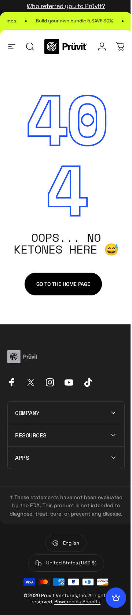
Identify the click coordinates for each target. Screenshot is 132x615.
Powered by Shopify (75, 610)
